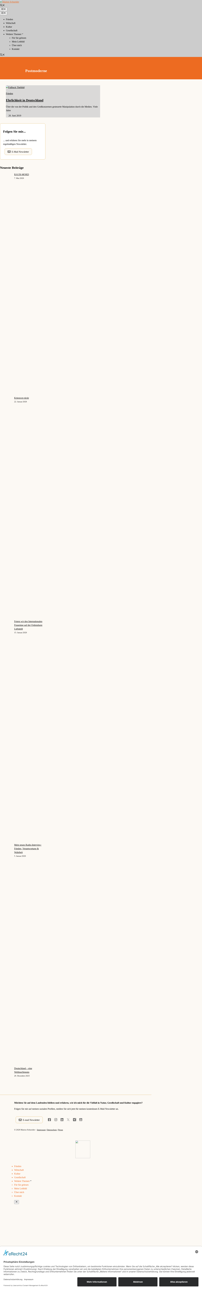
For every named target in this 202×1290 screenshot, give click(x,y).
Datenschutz (52, 1130)
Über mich (17, 45)
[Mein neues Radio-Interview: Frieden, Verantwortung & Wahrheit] (6, 955)
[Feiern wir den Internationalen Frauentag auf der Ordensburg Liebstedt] (6, 731)
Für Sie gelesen (19, 38)
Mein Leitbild (18, 41)
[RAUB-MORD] (6, 284)
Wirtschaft (10, 23)
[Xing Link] (74, 1119)
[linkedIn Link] (62, 1119)
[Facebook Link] (49, 1119)
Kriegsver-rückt (21, 398)
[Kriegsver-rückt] (6, 508)
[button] (2, 5)
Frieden (9, 19)
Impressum (41, 1130)
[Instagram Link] (56, 1119)
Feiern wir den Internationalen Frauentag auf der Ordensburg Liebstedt (28, 625)
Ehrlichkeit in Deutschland (24, 100)
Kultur (9, 27)
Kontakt (15, 49)
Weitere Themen (13, 34)
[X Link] (68, 1119)
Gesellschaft (11, 30)
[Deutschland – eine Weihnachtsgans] (6, 1178)
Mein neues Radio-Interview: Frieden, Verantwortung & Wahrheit (27, 849)
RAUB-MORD (21, 174)
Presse (60, 1130)
